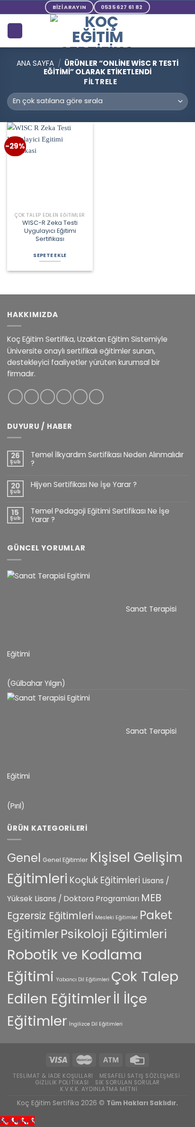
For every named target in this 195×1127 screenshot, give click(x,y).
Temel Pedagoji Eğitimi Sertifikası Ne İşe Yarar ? (100, 515)
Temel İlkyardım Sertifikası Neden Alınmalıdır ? (107, 459)
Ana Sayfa (35, 63)
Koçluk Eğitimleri (105, 880)
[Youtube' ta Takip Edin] (96, 396)
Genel (24, 858)
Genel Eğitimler (65, 860)
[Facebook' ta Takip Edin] (15, 396)
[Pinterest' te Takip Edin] (80, 396)
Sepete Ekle (49, 255)
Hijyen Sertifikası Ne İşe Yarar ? (84, 484)
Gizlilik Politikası (62, 1082)
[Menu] (182, 30)
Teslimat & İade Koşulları (53, 1076)
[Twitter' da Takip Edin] (47, 396)
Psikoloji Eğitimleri (114, 933)
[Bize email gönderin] (63, 396)
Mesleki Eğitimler (116, 917)
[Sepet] (15, 30)
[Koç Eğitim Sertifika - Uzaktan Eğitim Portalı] (97, 30)
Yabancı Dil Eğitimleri (82, 979)
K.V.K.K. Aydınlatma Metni (99, 1089)
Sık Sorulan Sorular (127, 1082)
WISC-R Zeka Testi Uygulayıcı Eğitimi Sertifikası (50, 231)
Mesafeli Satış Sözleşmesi (139, 1076)
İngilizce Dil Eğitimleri (96, 1024)
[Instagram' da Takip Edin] (31, 396)
